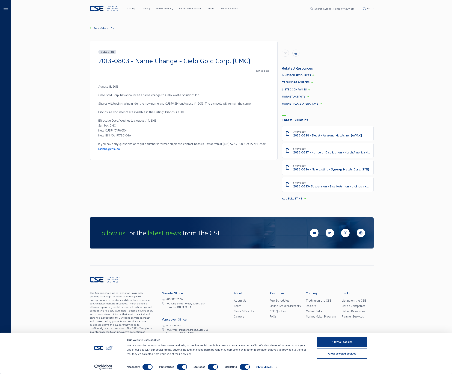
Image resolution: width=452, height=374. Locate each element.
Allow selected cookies (342, 353)
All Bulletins (104, 28)
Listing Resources (353, 311)
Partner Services (353, 316)
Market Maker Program (321, 316)
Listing (131, 8)
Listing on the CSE (354, 300)
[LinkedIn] (330, 233)
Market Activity (164, 8)
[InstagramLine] (361, 233)
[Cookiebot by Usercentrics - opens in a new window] (103, 367)
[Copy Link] (285, 53)
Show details (264, 367)
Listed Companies (354, 306)
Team (237, 306)
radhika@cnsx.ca (109, 149)
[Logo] (105, 8)
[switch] (182, 367)
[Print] (295, 53)
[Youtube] (314, 233)
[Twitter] (345, 233)
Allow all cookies (342, 341)
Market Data (314, 311)
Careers (239, 316)
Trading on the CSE (318, 300)
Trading (145, 8)
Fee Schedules (279, 300)
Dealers (311, 306)
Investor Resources (190, 8)
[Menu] (6, 8)
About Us (240, 300)
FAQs (273, 316)
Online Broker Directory (285, 306)
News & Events (229, 8)
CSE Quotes (278, 311)
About (211, 8)
